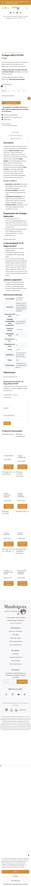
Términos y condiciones (15, 631)
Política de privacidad (15, 641)
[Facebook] (10, 12)
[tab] (15, 132)
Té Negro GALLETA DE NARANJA (7, 495)
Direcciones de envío (15, 664)
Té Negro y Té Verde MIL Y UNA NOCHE (8, 572)
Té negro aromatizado (12, 52)
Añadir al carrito (11, 103)
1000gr (23, 90)
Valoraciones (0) (15, 138)
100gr (8, 90)
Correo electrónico (9, 415)
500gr (18, 90)
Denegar (15, 876)
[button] (28, 855)
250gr (13, 90)
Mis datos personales (16, 657)
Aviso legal (15, 634)
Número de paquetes (8, 95)
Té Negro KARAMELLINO (21, 456)
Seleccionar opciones (8, 467)
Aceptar (15, 871)
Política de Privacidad (17, 884)
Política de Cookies (7, 884)
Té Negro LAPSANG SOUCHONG (20, 495)
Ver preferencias (15, 880)
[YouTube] (17, 12)
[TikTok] (20, 12)
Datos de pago (15, 660)
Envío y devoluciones (15, 645)
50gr (4, 90)
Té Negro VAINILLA (19, 533)
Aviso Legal (25, 884)
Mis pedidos (15, 654)
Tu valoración (7, 397)
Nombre (6, 408)
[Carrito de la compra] (5, 8)
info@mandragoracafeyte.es (15, 620)
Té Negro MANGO (8, 455)
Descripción (15, 132)
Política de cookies (15, 638)
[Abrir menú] (26, 8)
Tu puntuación (7, 395)
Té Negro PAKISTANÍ (6, 533)
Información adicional (15, 135)
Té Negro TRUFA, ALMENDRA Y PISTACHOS (22, 572)
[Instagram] (13, 12)
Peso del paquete (7, 84)
